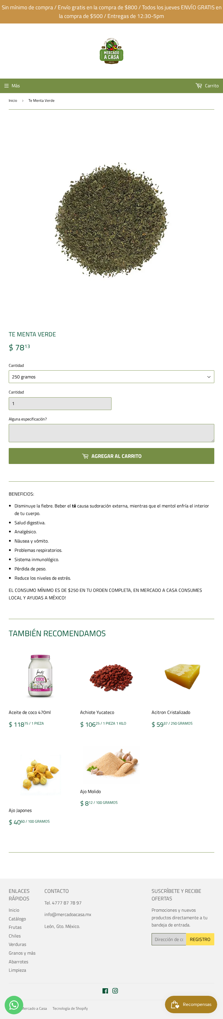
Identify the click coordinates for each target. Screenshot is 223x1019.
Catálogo (17, 918)
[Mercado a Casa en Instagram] (115, 991)
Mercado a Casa (34, 1008)
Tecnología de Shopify (70, 1008)
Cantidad (16, 365)
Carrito (211, 85)
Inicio (13, 100)
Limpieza (17, 970)
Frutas (15, 927)
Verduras (17, 944)
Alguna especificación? (28, 419)
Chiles (15, 935)
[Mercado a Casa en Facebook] (105, 991)
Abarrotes (18, 961)
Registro (200, 939)
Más (16, 85)
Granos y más (22, 952)
